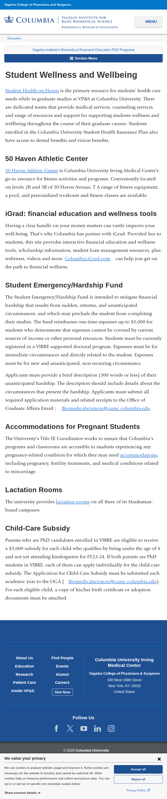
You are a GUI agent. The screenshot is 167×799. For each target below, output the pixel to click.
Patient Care (24, 682)
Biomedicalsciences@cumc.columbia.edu (106, 408)
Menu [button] (151, 21)
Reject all (138, 779)
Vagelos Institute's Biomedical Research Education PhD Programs (83, 50)
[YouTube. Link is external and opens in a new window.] (83, 728)
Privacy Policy (136, 790)
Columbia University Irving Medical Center (31, 633)
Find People (62, 658)
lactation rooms (73, 502)
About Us (24, 658)
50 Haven (15, 170)
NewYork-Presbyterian (83, 633)
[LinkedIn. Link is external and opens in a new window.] (97, 728)
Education (14, 38)
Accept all (138, 769)
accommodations (138, 455)
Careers (62, 682)
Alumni (62, 674)
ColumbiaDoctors (135, 633)
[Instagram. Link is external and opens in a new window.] (111, 728)
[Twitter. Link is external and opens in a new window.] (70, 728)
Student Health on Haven (32, 90)
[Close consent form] (159, 758)
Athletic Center (41, 170)
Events (62, 666)
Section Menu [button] (85, 58)
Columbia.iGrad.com (89, 258)
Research (24, 674)
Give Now (62, 692)
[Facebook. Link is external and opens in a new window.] (56, 728)
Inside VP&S (24, 691)
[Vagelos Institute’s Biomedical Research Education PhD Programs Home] (61, 21)
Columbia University (92, 750)
